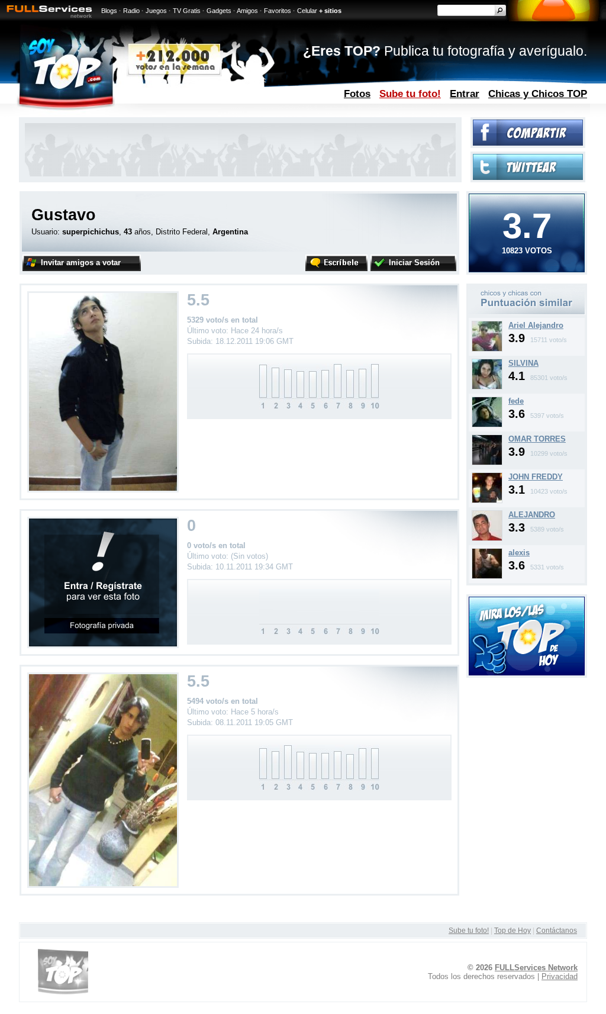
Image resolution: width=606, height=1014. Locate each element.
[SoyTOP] (115, 114)
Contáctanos (556, 930)
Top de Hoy (512, 930)
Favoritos (277, 10)
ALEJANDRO (531, 514)
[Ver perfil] (487, 349)
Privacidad (559, 976)
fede (516, 401)
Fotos (357, 93)
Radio (131, 10)
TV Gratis (187, 10)
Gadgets (219, 10)
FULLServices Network (536, 967)
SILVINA (523, 363)
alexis (519, 552)
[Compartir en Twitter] (528, 177)
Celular (307, 10)
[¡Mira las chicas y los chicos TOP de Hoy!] (527, 672)
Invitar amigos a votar (81, 262)
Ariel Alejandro (535, 325)
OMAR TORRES (537, 438)
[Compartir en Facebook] (528, 143)
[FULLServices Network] (46, 18)
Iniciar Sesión (414, 262)
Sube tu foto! (410, 93)
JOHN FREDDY (535, 476)
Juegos (156, 10)
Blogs (109, 10)
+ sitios (330, 10)
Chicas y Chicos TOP (537, 93)
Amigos (247, 10)
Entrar (464, 93)
